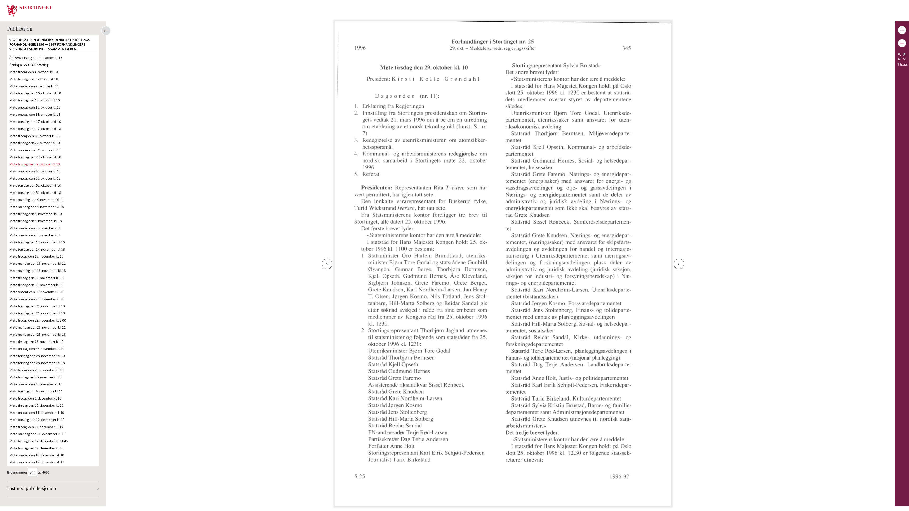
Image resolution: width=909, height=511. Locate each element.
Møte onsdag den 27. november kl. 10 (36, 348)
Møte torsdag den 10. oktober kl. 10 (35, 93)
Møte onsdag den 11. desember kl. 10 (36, 412)
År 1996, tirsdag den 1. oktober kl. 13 (35, 57)
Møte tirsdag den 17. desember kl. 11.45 (38, 441)
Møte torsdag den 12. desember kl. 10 (37, 419)
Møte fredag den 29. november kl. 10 (36, 370)
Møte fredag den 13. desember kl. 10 (36, 426)
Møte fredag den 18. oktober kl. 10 (34, 135)
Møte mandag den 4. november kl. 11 (36, 199)
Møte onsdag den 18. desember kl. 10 (36, 455)
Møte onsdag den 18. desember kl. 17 (36, 462)
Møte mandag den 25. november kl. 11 (37, 327)
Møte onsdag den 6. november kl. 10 (35, 228)
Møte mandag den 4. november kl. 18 (36, 206)
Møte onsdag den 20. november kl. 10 (36, 292)
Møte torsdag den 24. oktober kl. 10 (35, 157)
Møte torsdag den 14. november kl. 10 (37, 242)
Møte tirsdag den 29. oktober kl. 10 (34, 164)
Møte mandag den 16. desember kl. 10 (37, 434)
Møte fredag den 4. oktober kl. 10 (33, 72)
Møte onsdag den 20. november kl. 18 (36, 299)
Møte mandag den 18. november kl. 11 (37, 263)
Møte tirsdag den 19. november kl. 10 (36, 277)
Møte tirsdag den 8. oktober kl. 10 (33, 79)
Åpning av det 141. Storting (28, 64)
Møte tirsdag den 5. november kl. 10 (35, 213)
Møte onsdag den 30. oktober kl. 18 (35, 178)
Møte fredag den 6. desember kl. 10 (35, 398)
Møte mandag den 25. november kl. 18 (37, 334)
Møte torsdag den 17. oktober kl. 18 (35, 128)
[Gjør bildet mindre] (902, 43)
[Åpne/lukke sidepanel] (106, 30)
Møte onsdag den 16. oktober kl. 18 (35, 114)
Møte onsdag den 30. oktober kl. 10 (35, 171)
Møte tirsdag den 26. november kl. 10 (36, 341)
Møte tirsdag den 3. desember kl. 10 (35, 377)
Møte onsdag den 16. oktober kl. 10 (35, 107)
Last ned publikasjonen (31, 489)
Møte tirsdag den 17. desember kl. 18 (36, 448)
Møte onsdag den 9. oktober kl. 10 (34, 86)
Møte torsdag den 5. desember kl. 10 (36, 391)
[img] (29, 10)
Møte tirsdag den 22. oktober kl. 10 (34, 143)
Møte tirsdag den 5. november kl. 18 (35, 221)
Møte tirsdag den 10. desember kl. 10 (36, 405)
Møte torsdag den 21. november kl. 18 (37, 313)
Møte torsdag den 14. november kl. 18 (37, 249)
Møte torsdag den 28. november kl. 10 (37, 355)
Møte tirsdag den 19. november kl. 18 (36, 284)
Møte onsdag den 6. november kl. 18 (35, 235)
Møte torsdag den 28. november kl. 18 (37, 363)
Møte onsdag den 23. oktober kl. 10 (35, 150)
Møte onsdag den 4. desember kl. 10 (35, 384)
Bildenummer (17, 472)
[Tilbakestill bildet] (902, 57)
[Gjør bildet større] (902, 30)
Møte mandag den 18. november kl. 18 (37, 270)
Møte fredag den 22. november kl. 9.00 (37, 320)
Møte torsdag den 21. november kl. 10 (37, 306)
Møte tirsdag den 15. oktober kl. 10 (34, 100)
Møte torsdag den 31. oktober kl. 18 (35, 192)
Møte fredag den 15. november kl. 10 (36, 256)
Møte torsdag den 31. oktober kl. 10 (35, 185)
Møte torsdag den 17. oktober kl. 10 (35, 121)
